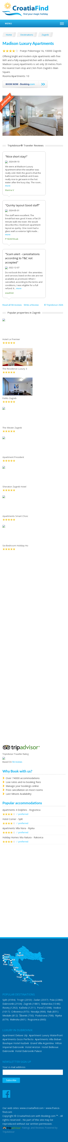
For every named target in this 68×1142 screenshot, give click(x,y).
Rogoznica (33, 1019)
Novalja (35, 1011)
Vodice (57, 1007)
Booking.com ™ (49, 1115)
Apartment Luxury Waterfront (46, 1035)
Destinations (27, 34)
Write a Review (31, 304)
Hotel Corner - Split (12, 819)
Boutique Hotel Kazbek (15, 1043)
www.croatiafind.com (32, 1108)
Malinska (14, 1019)
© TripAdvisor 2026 (53, 304)
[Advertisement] (34, 884)
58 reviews (17, 762)
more (7, 185)
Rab (49, 1011)
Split (4, 999)
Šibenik (23, 1015)
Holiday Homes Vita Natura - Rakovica (22, 837)
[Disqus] (32, 605)
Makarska (46, 1003)
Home (9, 34)
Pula (52, 999)
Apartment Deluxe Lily (15, 1035)
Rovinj (5, 1007)
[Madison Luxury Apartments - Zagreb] (32, 115)
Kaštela (23, 1007)
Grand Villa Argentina (42, 1043)
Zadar (37, 999)
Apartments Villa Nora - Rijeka (18, 828)
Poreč (40, 1007)
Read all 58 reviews (12, 304)
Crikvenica (17, 1011)
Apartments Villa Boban (48, 1039)
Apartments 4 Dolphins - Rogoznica (21, 809)
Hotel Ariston (32, 1047)
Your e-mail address (13, 1067)
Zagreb (45, 34)
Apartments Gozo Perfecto (18, 1039)
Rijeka (58, 1015)
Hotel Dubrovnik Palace (28, 1051)
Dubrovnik (8, 1003)
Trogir (20, 999)
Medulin (6, 1015)
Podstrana (41, 1015)
